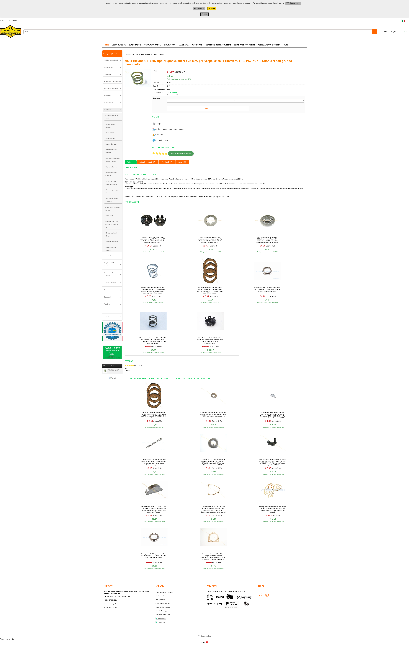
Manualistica (108, 256)
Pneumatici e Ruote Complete (110, 274)
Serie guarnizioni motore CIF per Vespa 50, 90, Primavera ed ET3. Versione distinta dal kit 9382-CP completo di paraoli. (272, 509)
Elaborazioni (135, 45)
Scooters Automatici (110, 283)
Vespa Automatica (152, 45)
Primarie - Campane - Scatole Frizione (112, 159)
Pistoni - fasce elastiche (110, 125)
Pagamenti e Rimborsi (163, 607)
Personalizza (199, 8)
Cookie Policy (161, 622)
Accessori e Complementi (112, 81)
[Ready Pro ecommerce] (204, 642)
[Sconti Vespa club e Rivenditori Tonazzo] (112, 340)
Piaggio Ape (197, 45)
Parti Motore (107, 110)
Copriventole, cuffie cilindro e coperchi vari (111, 224)
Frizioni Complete (111, 144)
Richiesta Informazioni (163, 614)
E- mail (2, 21)
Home (106, 45)
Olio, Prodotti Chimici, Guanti (110, 264)
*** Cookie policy (293, 3)
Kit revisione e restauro (111, 290)
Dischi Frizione (110, 138)
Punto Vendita (160, 596)
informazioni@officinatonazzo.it (114, 604)
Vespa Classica (119, 45)
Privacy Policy (162, 618)
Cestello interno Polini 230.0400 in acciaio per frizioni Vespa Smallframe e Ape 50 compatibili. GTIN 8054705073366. (210, 340)
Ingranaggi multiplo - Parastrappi (112, 200)
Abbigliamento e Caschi (111, 60)
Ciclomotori (169, 45)
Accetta (212, 8)
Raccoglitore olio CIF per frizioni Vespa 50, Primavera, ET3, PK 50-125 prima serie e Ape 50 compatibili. (267, 289)
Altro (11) (182, 162)
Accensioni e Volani (111, 241)
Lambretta (184, 45)
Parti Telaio (107, 95)
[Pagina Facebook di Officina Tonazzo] (260, 595)
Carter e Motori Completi (110, 248)
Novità (106, 310)
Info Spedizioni (160, 599)
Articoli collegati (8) (147, 162)
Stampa (158, 124)
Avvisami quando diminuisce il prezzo (169, 129)
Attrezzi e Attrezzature (111, 88)
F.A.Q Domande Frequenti (164, 592)
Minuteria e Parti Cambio (111, 174)
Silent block (109, 216)
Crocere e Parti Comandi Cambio (111, 182)
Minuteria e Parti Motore (111, 234)
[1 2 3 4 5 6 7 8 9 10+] (235, 101)
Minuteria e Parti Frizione (111, 151)
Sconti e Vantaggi (161, 611)
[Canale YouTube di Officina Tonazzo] (266, 595)
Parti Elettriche (108, 103)
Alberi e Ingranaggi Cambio (111, 191)
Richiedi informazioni (163, 140)
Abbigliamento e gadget (269, 45)
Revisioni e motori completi (218, 45)
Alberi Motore (109, 133)
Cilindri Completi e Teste (111, 117)
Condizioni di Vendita (163, 603)
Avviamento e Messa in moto (112, 208)
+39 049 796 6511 (110, 600)
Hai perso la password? (361, 63)
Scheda (130, 162)
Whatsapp (13, 21)
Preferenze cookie (7, 639)
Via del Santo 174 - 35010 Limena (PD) (117, 596)
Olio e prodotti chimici (244, 45)
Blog (286, 45)
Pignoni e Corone (111, 167)
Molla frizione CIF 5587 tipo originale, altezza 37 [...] (114, 370)
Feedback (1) (166, 162)
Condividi (159, 135)
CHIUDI (204, 14)
